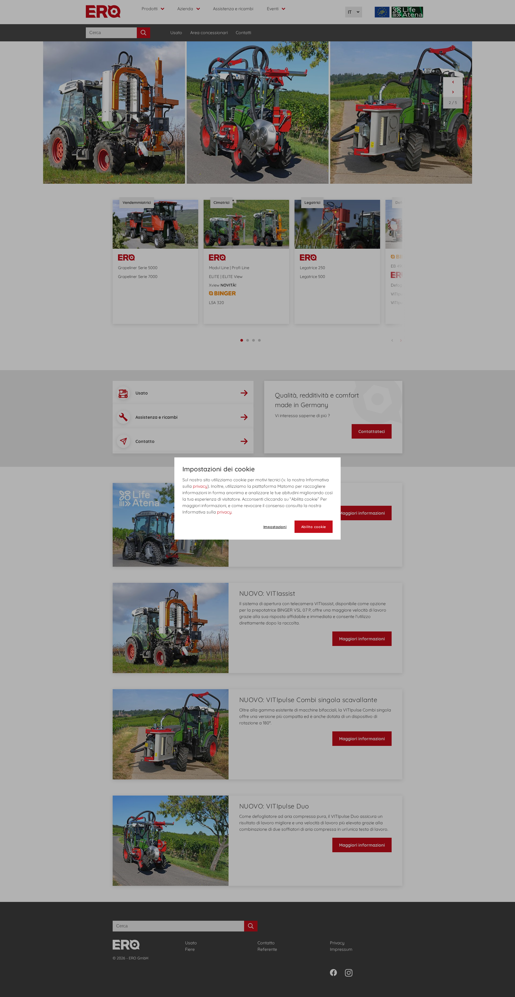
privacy (200, 486)
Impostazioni (275, 527)
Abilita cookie (313, 527)
